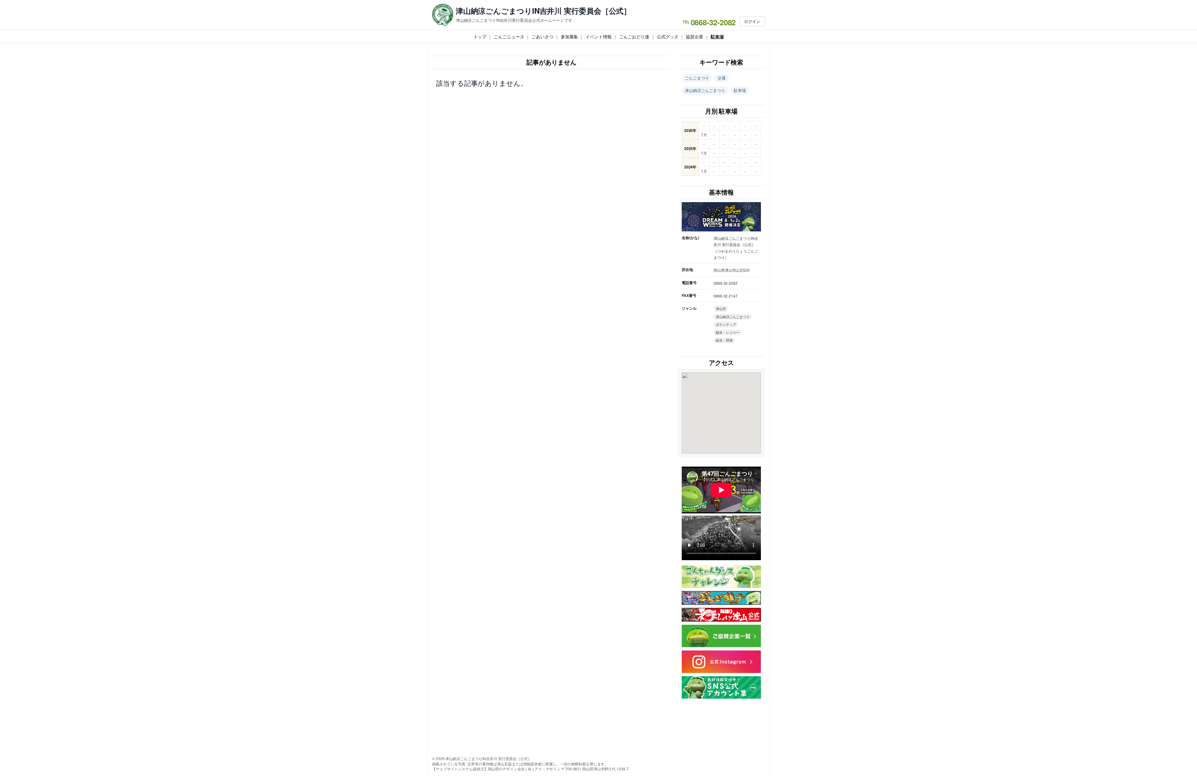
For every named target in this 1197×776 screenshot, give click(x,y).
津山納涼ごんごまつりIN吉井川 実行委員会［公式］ (543, 10)
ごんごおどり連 (634, 36)
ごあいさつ (542, 36)
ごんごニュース (509, 36)
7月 (704, 134)
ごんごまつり (697, 78)
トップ (480, 36)
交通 (722, 78)
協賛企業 (694, 36)
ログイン (752, 21)
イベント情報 (598, 36)
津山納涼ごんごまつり (705, 90)
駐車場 (717, 36)
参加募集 (569, 36)
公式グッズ (668, 36)
